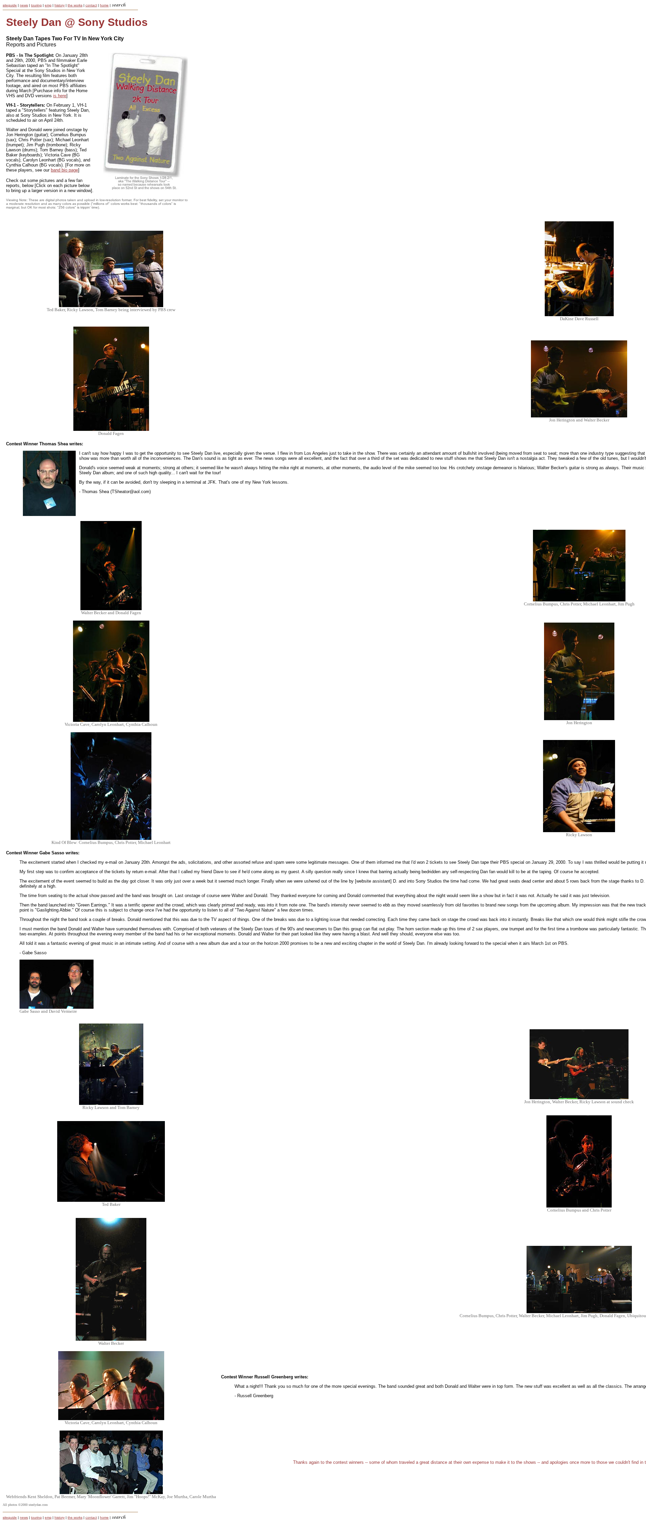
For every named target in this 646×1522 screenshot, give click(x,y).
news (24, 5)
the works (75, 5)
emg (48, 5)
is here (59, 95)
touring (36, 5)
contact (91, 5)
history (60, 5)
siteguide (10, 5)
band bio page (64, 170)
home (104, 5)
